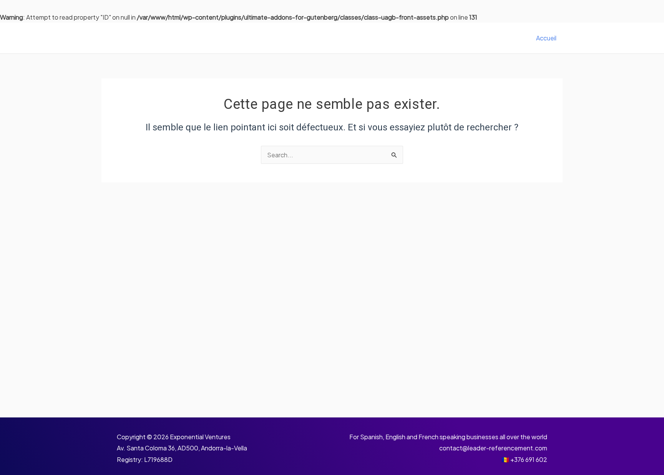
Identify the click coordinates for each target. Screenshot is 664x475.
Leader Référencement (168, 38)
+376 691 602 (528, 459)
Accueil (546, 38)
